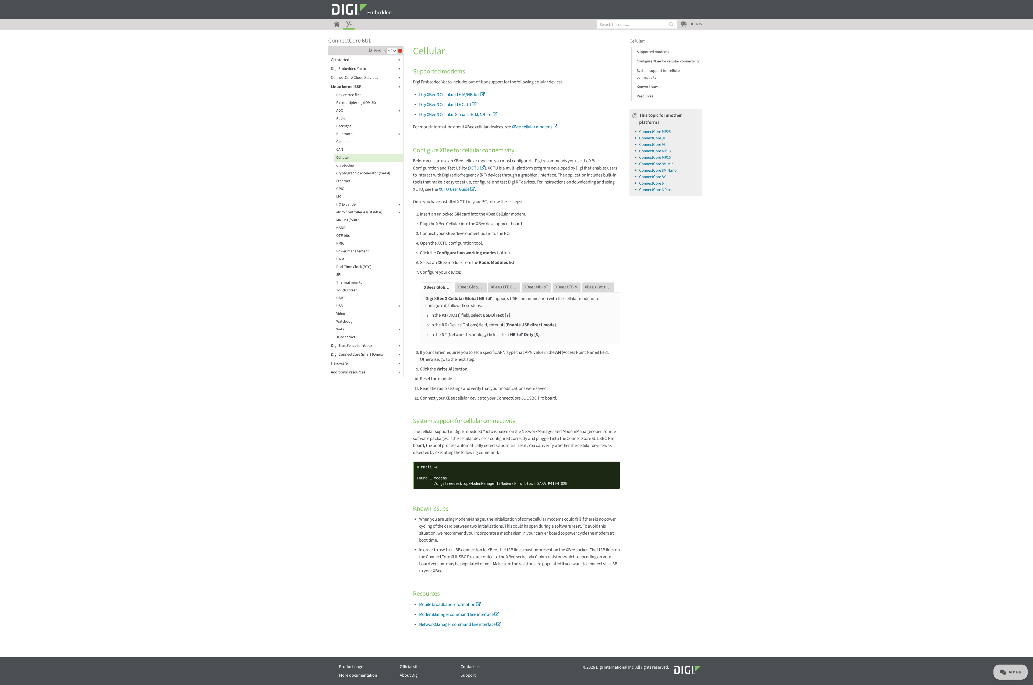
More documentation (358, 675)
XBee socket (345, 337)
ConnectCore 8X (652, 177)
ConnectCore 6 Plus (655, 190)
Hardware (339, 363)
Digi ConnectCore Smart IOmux (357, 354)
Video (340, 313)
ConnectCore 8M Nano (658, 170)
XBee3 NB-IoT (536, 287)
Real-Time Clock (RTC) (353, 267)
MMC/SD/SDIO (347, 220)
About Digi (409, 675)
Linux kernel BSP (346, 87)
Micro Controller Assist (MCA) (359, 212)
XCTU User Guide (454, 189)
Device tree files (348, 95)
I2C (338, 196)
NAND (341, 228)
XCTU (474, 168)
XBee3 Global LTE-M (472, 287)
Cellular (342, 157)
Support (468, 675)
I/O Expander (346, 204)
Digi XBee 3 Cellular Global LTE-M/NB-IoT (455, 114)
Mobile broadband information (447, 604)
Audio (341, 118)
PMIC (340, 243)
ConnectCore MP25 (655, 132)
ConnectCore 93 (652, 144)
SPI (338, 274)
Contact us (470, 667)
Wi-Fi (340, 329)
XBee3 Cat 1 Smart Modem (599, 287)
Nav (698, 24)
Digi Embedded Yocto (348, 69)
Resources (645, 96)
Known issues (648, 87)
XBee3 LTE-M (566, 287)
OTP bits (343, 235)
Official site (410, 667)
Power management (352, 251)
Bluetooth (344, 134)
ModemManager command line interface (456, 614)
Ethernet (343, 181)
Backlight (343, 126)
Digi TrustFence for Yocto (351, 345)
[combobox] (637, 24)
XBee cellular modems (532, 127)
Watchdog (344, 321)
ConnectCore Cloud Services (354, 77)
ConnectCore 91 (652, 138)
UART (340, 298)
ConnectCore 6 (651, 183)
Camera (342, 141)
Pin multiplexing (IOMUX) (356, 102)
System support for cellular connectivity (659, 74)
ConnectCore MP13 (655, 151)
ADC (339, 110)
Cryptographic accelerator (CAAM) (363, 173)
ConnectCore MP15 (655, 157)
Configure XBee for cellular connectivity (668, 61)
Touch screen (347, 290)
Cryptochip (345, 165)
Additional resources (348, 372)
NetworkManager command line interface (457, 624)
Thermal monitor (350, 282)
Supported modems (653, 52)
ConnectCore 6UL (350, 40)
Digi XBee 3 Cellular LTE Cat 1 (445, 104)
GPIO (340, 189)
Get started (340, 60)
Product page (351, 667)
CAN (339, 149)
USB (339, 306)
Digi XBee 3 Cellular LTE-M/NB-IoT (449, 94)
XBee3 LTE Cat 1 (505, 287)
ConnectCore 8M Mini (657, 164)
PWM (340, 259)
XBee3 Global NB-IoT (438, 287)
